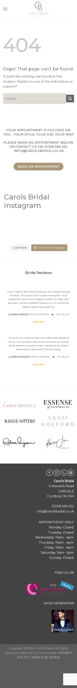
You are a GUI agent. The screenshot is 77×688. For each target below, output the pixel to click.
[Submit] (70, 98)
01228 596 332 (56, 147)
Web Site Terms (46, 657)
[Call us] (63, 472)
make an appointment (39, 142)
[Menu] (5, 9)
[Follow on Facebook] (49, 472)
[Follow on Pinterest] (71, 472)
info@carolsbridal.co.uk (39, 151)
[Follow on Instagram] (56, 472)
